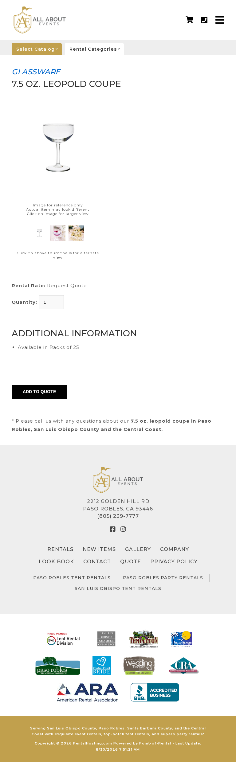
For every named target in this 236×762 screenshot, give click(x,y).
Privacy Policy (174, 562)
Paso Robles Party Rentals (163, 577)
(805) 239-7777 (118, 516)
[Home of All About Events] (118, 480)
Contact (97, 562)
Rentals (60, 549)
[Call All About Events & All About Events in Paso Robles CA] (204, 20)
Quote (130, 562)
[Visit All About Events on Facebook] (112, 529)
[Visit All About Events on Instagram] (123, 529)
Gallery (138, 549)
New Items (99, 549)
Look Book (56, 562)
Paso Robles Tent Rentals (72, 577)
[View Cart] (189, 20)
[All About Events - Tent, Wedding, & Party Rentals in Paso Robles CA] (40, 20)
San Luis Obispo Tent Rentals (118, 588)
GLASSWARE (36, 71)
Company (174, 549)
